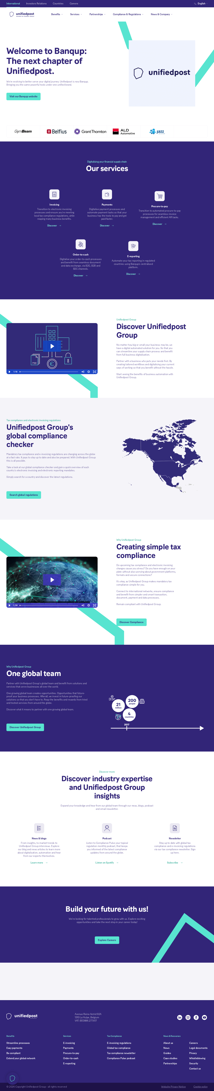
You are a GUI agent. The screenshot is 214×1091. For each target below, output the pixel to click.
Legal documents (198, 1048)
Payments (68, 1048)
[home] (21, 14)
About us (168, 1043)
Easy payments (14, 1048)
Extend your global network (20, 1058)
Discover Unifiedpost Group (25, 727)
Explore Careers (107, 940)
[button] (201, 3)
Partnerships (170, 1063)
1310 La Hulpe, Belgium (87, 1017)
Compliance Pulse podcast (121, 1058)
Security (193, 1063)
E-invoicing (69, 1043)
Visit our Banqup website (23, 96)
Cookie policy (200, 1087)
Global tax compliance (118, 1048)
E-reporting (69, 1063)
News (166, 1048)
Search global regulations (24, 495)
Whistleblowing (197, 1058)
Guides (167, 1053)
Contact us (195, 1068)
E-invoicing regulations (119, 1043)
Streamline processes (18, 1043)
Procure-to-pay (71, 1053)
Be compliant (13, 1053)
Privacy (193, 1053)
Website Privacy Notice (173, 1087)
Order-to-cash (70, 1058)
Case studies (170, 1058)
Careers (193, 1043)
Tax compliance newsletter (121, 1053)
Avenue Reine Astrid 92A (88, 1014)
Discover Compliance (132, 622)
